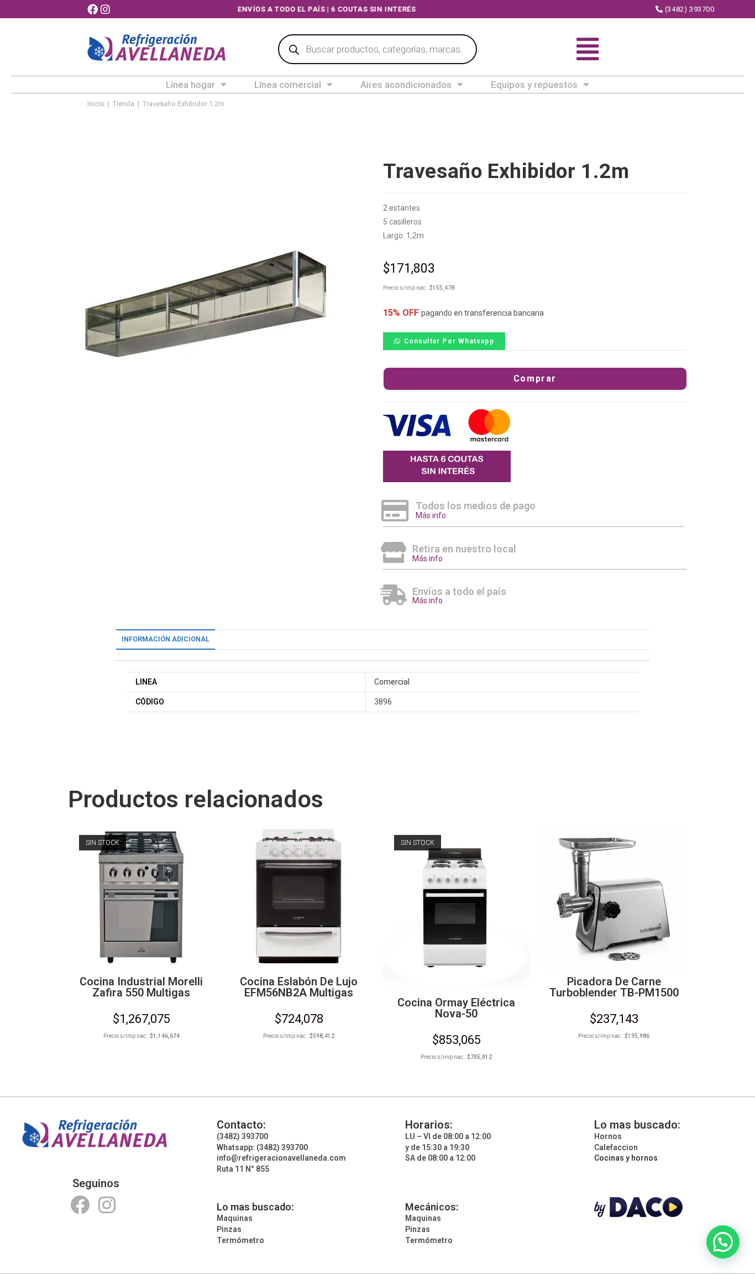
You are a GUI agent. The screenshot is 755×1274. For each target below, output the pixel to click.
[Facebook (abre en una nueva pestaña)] (94, 9)
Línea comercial (287, 84)
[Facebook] (79, 1204)
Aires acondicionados (406, 84)
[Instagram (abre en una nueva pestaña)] (107, 9)
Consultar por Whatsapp (449, 341)
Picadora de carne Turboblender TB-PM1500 (614, 987)
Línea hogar (190, 84)
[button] (444, 340)
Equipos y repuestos (534, 84)
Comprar (535, 378)
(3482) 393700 (688, 9)
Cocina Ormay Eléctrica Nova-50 (456, 1008)
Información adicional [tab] (165, 639)
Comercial (392, 681)
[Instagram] (106, 1204)
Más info (431, 515)
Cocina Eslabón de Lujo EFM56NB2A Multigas (299, 987)
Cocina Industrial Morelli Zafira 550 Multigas (141, 987)
